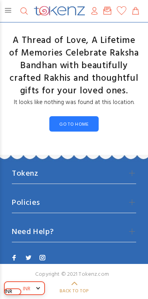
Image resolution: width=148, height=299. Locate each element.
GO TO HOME (74, 124)
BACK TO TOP (74, 291)
